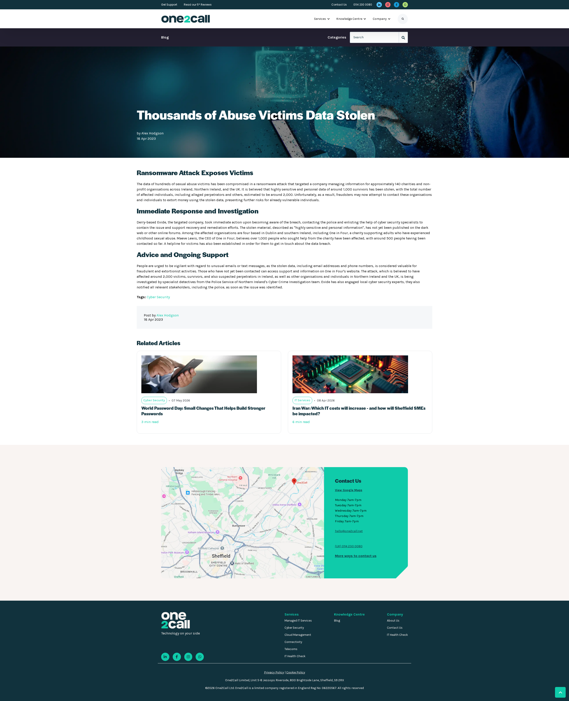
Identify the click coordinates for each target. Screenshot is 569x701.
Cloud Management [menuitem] (297, 634)
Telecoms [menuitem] (290, 649)
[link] (379, 4)
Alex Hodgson (152, 133)
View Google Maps (348, 490)
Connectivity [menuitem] (293, 642)
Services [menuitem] (291, 614)
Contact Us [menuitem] (395, 627)
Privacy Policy (274, 672)
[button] (560, 692)
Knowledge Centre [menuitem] (349, 614)
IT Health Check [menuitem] (294, 656)
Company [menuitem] (395, 614)
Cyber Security (158, 297)
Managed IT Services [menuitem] (298, 620)
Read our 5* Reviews (198, 4)
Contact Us (339, 4)
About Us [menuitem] (393, 620)
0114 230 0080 (362, 4)
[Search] (403, 19)
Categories (337, 37)
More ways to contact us (356, 556)
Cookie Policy (295, 672)
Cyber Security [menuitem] (294, 627)
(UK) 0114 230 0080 (349, 546)
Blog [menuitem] (337, 620)
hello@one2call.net (349, 531)
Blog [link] (165, 37)
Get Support (169, 4)
